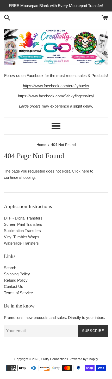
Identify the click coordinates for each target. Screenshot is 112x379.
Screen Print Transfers (23, 224)
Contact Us (13, 286)
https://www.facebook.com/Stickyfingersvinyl (56, 96)
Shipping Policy (17, 274)
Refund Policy (16, 280)
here (85, 171)
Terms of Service (18, 293)
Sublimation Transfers (22, 230)
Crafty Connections (54, 359)
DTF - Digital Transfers (23, 218)
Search (10, 267)
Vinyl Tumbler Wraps (21, 237)
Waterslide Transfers (21, 243)
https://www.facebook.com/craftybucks (56, 86)
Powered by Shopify (84, 359)
